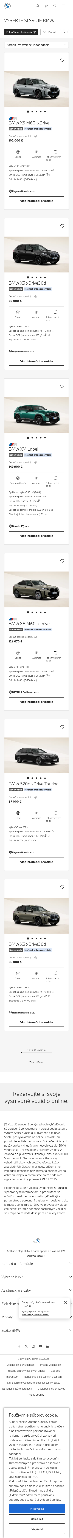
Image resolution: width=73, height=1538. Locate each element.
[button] (21, 32)
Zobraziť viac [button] (36, 1062)
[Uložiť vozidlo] (62, 60)
